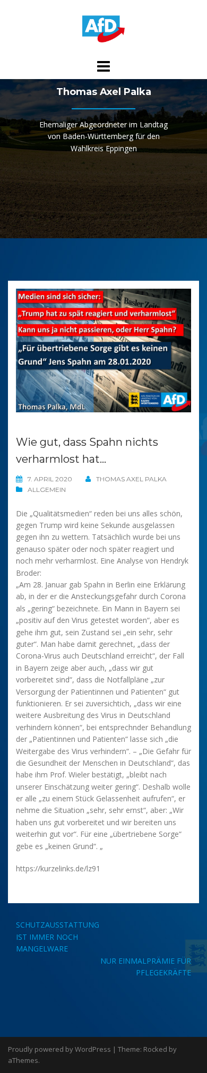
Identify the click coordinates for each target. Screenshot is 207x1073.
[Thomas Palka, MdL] (103, 28)
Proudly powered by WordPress (59, 1049)
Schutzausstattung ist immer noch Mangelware (57, 937)
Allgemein (47, 490)
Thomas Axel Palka (131, 479)
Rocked (155, 1049)
